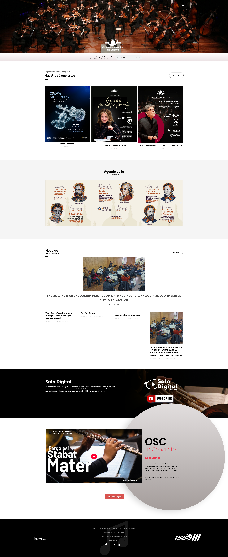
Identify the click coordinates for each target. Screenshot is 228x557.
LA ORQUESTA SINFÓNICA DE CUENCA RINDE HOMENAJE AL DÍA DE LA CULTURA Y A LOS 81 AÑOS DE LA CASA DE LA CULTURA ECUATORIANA (166, 351)
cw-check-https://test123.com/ (128, 315)
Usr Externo (64, 321)
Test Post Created (87, 313)
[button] (47, 203)
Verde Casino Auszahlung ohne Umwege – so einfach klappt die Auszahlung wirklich (59, 315)
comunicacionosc (169, 358)
